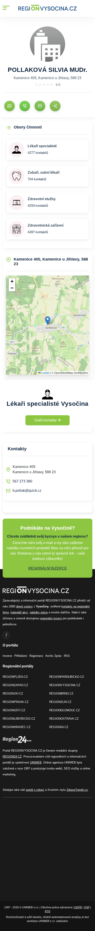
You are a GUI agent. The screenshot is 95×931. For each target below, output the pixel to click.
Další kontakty (45, 420)
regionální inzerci (51, 618)
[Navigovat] (9, 106)
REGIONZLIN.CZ (60, 702)
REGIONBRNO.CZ (61, 693)
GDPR (78, 907)
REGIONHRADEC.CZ (16, 727)
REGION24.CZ (58, 727)
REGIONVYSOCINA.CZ (64, 685)
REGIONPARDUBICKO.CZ (66, 676)
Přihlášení (20, 655)
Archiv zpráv (53, 655)
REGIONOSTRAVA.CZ (64, 718)
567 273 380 (22, 481)
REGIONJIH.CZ (13, 693)
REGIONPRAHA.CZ (15, 702)
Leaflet (45, 372)
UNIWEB (36, 762)
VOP (86, 907)
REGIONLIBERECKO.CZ (19, 718)
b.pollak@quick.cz (27, 490)
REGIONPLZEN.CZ (15, 676)
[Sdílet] (55, 106)
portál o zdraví (35, 789)
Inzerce (7, 655)
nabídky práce (39, 612)
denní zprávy (24, 606)
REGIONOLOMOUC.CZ (64, 710)
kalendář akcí (19, 612)
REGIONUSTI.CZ (14, 710)
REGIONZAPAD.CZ (15, 685)
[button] (47, 320)
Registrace (36, 655)
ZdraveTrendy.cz (77, 789)
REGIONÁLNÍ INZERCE (47, 568)
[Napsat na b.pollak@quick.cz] (39, 106)
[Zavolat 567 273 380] (24, 106)
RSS (67, 655)
